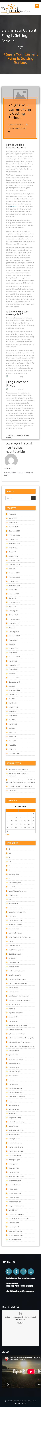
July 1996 (12, 674)
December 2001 (14, 619)
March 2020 (13, 518)
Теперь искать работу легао (18, 769)
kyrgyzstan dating (15, 1117)
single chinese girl (15, 1201)
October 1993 (13, 707)
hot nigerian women (15, 1088)
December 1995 (14, 678)
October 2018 (13, 556)
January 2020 (13, 527)
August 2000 (13, 640)
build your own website (16, 908)
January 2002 (13, 615)
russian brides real (15, 1185)
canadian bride (14, 929)
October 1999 (13, 648)
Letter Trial (12, 790)
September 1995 (14, 682)
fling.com (13, 206)
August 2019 (13, 548)
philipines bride (14, 1168)
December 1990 (14, 753)
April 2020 (12, 514)
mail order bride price (16, 1151)
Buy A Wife (12, 916)
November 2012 (14, 560)
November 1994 (14, 690)
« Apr (7, 834)
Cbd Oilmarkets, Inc (15, 954)
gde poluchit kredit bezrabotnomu (20, 1042)
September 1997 (14, 665)
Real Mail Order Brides (16, 1176)
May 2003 (12, 606)
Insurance (12, 1101)
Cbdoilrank (12, 958)
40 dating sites (14, 874)
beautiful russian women (17, 887)
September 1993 (14, 711)
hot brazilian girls (14, 1071)
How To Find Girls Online (17, 1097)
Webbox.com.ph (20, 1403)
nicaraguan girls (14, 1160)
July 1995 (12, 686)
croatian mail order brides (17, 979)
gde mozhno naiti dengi (17, 1034)
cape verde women (15, 933)
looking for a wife (14, 1139)
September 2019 (14, 543)
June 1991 (12, 741)
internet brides (14, 1109)
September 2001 (14, 623)
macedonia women (15, 1143)
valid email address (15, 1231)
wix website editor (15, 1239)
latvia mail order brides (16, 1130)
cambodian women (15, 924)
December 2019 (14, 531)
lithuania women (14, 1134)
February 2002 (14, 611)
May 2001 (12, 627)
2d (10, 861)
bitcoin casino (13, 895)
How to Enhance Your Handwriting (20, 786)
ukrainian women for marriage (19, 1218)
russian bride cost (15, 1180)
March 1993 (13, 724)
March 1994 (13, 703)
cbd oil (11, 941)
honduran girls (14, 1067)
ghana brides (13, 1055)
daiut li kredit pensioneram (18, 983)
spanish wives (13, 1210)
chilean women (14, 966)
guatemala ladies (14, 1063)
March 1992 (13, 736)
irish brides (12, 1113)
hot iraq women (14, 1076)
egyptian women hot (15, 1013)
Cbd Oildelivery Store (16, 950)
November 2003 (14, 602)
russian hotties (14, 1197)
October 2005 (13, 581)
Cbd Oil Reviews (14, 945)
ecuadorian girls (14, 1004)
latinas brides (13, 1126)
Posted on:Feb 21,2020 (17, 128)
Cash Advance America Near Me (20, 937)
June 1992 (12, 732)
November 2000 (14, 636)
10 (10, 853)
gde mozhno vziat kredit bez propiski (21, 1038)
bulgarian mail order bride (17, 912)
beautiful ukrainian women (17, 891)
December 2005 (14, 573)
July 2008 (12, 569)
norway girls (13, 1164)
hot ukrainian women (16, 1092)
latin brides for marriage (17, 1122)
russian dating (13, 1189)
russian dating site (15, 1193)
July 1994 (12, 699)
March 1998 (13, 661)
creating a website (15, 975)
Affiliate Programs (15, 882)
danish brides (13, 987)
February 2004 (14, 594)
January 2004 (13, 598)
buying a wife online (15, 920)
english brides (13, 1017)
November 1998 (14, 657)
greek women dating (16, 1059)
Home (20, 47)
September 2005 (14, 585)
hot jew (11, 1080)
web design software (16, 1235)
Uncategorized (14, 1227)
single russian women (16, 1206)
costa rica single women (17, 971)
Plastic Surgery (14, 1172)
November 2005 (14, 577)
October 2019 (13, 539)
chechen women (14, 962)
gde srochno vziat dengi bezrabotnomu (22, 1046)
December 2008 (14, 564)
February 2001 (14, 632)
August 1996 (13, 669)
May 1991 (12, 745)
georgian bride (14, 1050)
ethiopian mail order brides (18, 1025)
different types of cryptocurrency (19, 1000)
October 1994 (13, 695)
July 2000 (12, 644)
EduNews (12, 1008)
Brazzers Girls (13, 903)
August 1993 (13, 715)
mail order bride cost (16, 1147)
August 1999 (13, 652)
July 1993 (12, 720)
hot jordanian (13, 1084)
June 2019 (12, 552)
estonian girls (13, 1021)
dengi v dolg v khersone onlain (19, 996)
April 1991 (12, 749)
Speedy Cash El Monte (16, 1214)
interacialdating (14, 1105)
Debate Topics (14, 992)
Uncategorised (14, 1223)
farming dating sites (15, 1029)
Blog (10, 899)
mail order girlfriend (15, 1155)
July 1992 (12, 728)
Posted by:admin (16, 124)
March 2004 (13, 590)
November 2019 (14, 535)
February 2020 (14, 522)
